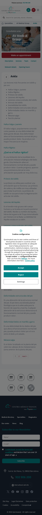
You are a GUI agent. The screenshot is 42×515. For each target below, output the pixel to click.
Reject (21, 274)
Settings (21, 281)
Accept (21, 268)
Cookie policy (30, 261)
